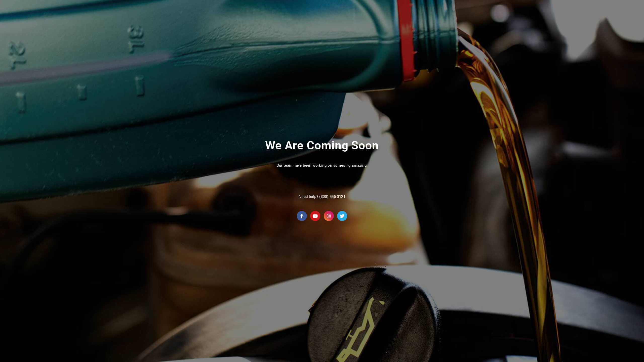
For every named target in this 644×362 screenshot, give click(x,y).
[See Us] (329, 216)
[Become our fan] (302, 216)
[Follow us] (342, 216)
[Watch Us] (315, 216)
